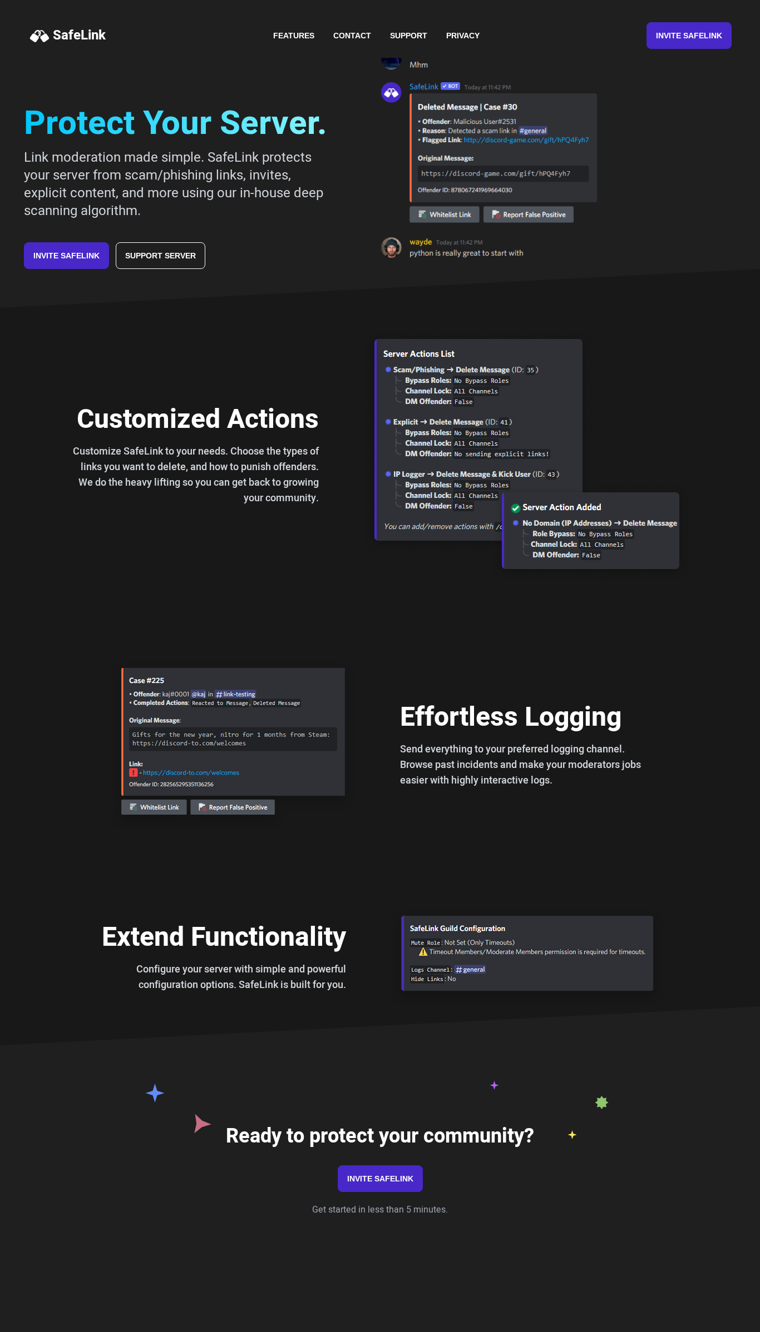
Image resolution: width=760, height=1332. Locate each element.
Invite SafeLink (689, 35)
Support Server (160, 255)
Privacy (463, 35)
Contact (352, 35)
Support (408, 35)
